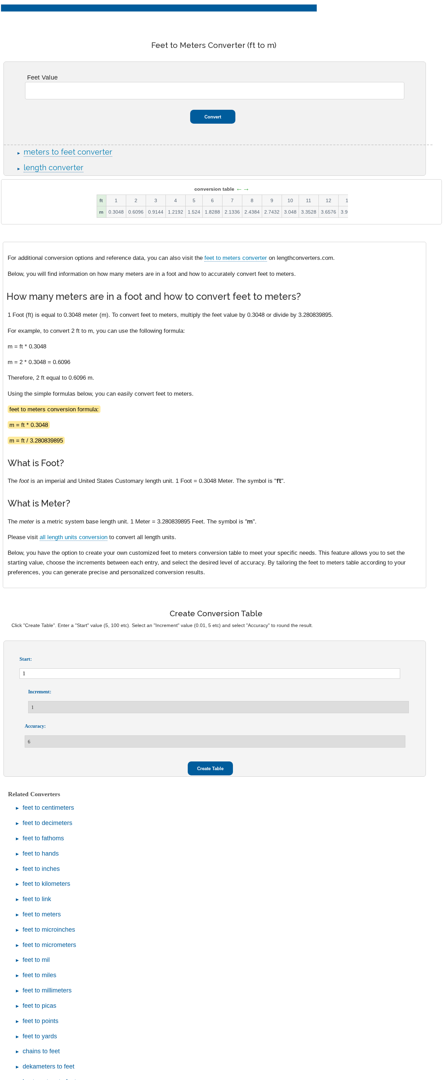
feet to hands (41, 853)
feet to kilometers (46, 883)
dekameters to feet (48, 1066)
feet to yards (40, 1036)
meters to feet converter (68, 152)
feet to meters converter (235, 257)
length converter (53, 167)
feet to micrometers (49, 944)
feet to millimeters (47, 990)
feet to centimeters (48, 807)
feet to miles (39, 975)
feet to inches (41, 868)
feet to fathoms (43, 838)
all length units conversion (73, 537)
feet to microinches (49, 929)
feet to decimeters (47, 822)
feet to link (37, 899)
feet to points (40, 1020)
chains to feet (41, 1051)
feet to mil (36, 959)
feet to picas (39, 1005)
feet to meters (42, 914)
